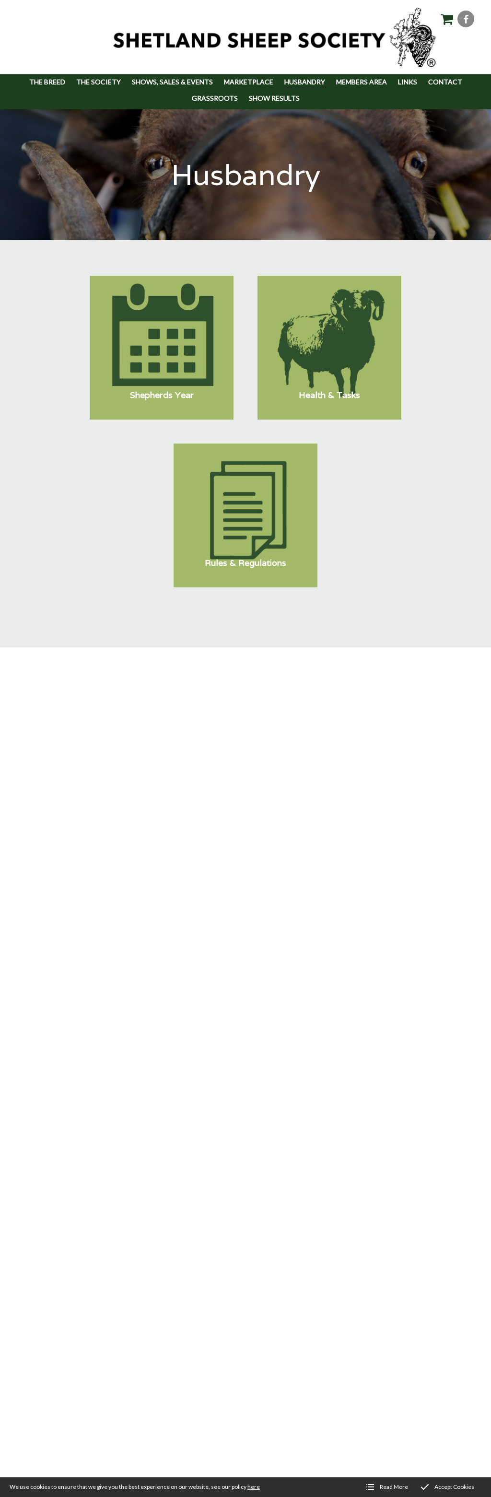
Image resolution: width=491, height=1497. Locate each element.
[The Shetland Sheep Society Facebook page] (465, 19)
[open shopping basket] (446, 19)
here (253, 1486)
